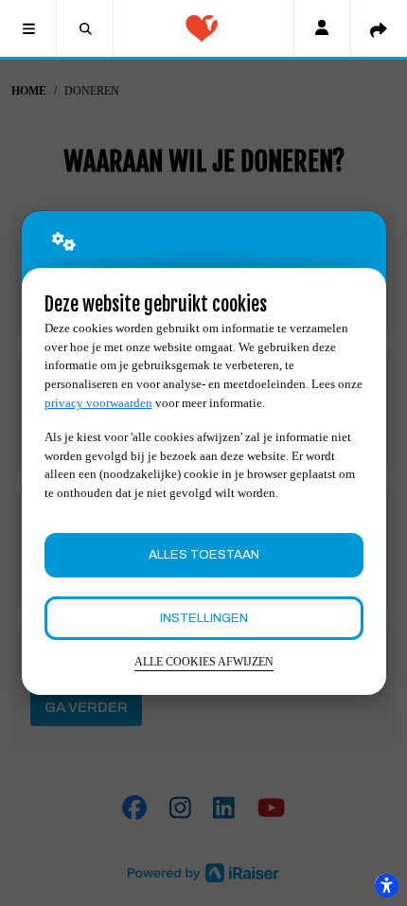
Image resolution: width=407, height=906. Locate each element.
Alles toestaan (204, 554)
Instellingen (204, 618)
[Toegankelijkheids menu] (386, 885)
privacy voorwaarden (98, 403)
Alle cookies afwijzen (204, 662)
